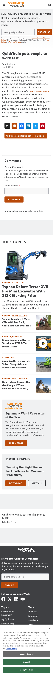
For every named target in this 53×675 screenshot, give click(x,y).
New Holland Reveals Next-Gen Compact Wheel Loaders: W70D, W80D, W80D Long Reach (17, 385)
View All (37, 483)
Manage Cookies (26, 654)
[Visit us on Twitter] (10, 598)
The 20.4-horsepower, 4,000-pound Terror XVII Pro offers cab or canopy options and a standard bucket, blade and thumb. (25, 304)
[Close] (50, 628)
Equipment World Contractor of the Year (24, 415)
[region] (26, 650)
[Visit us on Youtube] (23, 598)
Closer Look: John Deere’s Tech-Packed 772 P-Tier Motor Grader (16, 343)
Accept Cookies (26, 670)
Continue (14, 199)
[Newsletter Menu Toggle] (49, 4)
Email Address (12, 185)
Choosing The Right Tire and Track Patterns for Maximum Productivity (24, 471)
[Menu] (3, 4)
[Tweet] (35, 126)
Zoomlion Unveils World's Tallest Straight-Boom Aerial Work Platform (16, 364)
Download (15, 483)
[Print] (7, 126)
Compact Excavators (13, 282)
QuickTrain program (39, 90)
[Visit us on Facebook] (3, 598)
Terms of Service (15, 42)
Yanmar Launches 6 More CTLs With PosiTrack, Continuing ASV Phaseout (16, 322)
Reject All (26, 662)
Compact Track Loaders (15, 316)
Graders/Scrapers (12, 337)
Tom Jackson (8, 64)
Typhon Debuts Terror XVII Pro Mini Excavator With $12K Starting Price (25, 291)
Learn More (16, 443)
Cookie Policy (11, 648)
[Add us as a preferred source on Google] (14, 126)
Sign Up (9, 585)
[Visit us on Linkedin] (16, 598)
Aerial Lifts (8, 357)
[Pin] (42, 126)
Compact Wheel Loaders (15, 378)
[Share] (21, 126)
